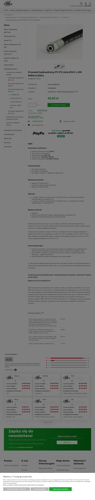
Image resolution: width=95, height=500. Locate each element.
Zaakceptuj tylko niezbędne (16, 489)
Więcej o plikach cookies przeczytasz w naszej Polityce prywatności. (23, 485)
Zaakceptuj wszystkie (60, 489)
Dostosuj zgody (39, 489)
